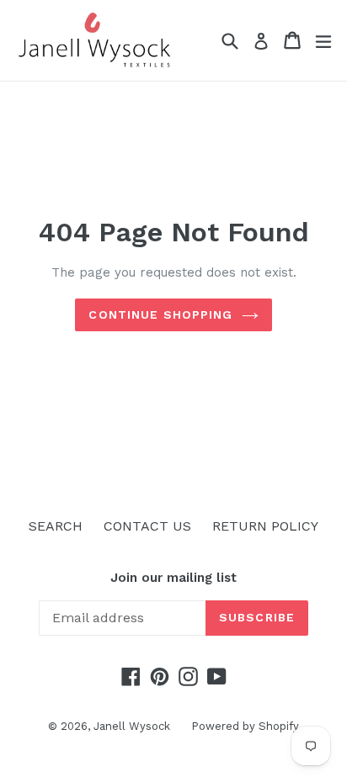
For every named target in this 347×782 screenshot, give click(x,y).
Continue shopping (160, 314)
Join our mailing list (173, 577)
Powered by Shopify (245, 726)
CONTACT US (147, 526)
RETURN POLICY (265, 526)
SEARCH (56, 526)
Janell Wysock (131, 726)
